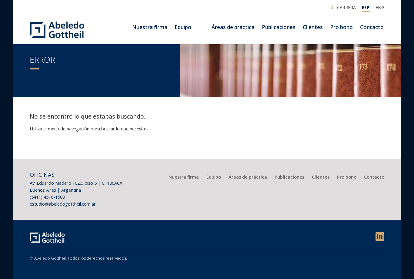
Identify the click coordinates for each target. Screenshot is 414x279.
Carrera (346, 7)
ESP (365, 7)
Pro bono (341, 27)
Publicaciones (278, 27)
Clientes (313, 27)
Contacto (372, 27)
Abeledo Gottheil (57, 29)
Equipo (183, 27)
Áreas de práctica (233, 27)
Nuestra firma (149, 27)
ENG (380, 7)
